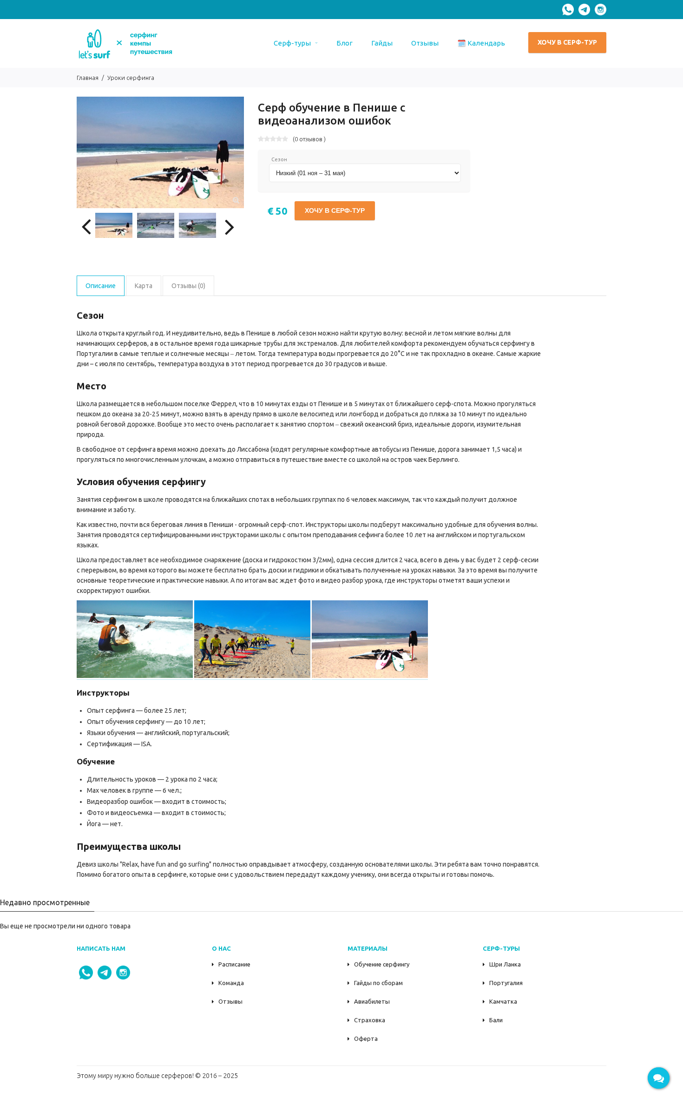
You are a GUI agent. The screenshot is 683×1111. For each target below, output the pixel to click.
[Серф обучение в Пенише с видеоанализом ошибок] (236, 200)
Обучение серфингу (381, 964)
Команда (231, 983)
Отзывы (230, 1001)
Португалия (506, 983)
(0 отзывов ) (309, 139)
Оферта (366, 1038)
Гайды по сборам (378, 983)
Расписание (234, 964)
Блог (344, 43)
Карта (143, 285)
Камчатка (503, 1001)
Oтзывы (425, 43)
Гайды (382, 43)
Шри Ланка (505, 964)
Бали (496, 1020)
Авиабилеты (372, 1001)
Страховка (369, 1020)
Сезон (279, 159)
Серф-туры (292, 43)
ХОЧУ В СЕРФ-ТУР (567, 42)
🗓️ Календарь (481, 43)
